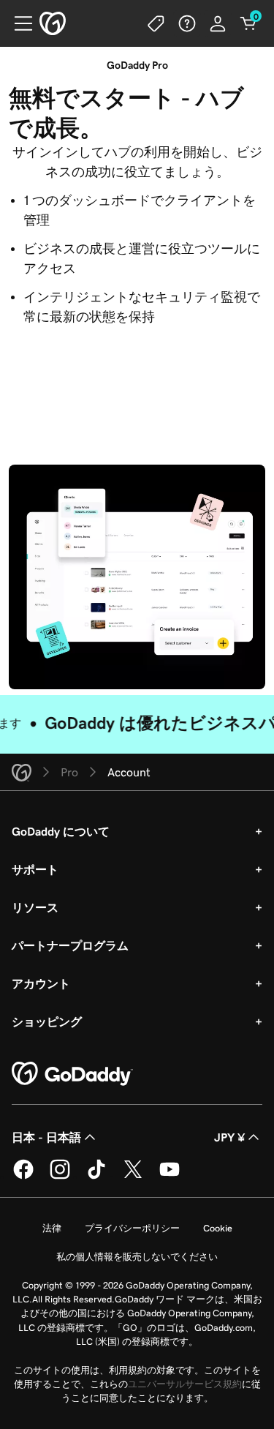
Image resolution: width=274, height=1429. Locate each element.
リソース (35, 907)
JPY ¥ (229, 1137)
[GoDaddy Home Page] (72, 1074)
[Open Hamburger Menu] (17, 23)
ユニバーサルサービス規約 (185, 1384)
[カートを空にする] (248, 23)
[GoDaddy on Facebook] (23, 1176)
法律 (51, 1228)
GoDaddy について (61, 831)
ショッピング (47, 1021)
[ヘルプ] (187, 23)
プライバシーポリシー (132, 1228)
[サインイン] (218, 23)
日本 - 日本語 (46, 1137)
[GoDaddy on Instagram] (60, 1176)
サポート (35, 869)
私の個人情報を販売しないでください (137, 1256)
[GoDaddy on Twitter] (133, 1176)
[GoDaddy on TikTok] (96, 1176)
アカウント (41, 983)
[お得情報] (156, 23)
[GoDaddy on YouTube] (169, 1176)
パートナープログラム (70, 945)
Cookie (217, 1228)
